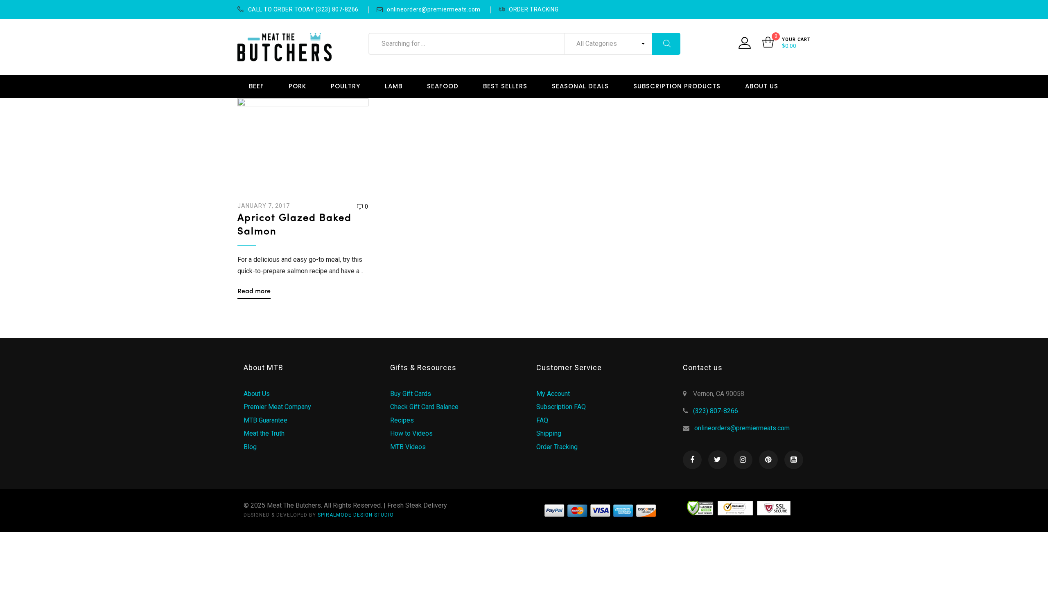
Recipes (402, 420)
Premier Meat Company (277, 407)
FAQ (542, 420)
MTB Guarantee (265, 420)
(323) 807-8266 (715, 411)
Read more (254, 291)
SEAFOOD (442, 86)
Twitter (717, 459)
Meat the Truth (264, 433)
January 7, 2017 (263, 205)
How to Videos (411, 433)
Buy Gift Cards (410, 394)
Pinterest (768, 459)
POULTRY (345, 86)
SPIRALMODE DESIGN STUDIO (356, 515)
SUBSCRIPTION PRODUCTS (676, 86)
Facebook (692, 459)
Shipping (548, 433)
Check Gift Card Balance (424, 407)
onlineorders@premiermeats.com (434, 9)
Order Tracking (557, 447)
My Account (553, 394)
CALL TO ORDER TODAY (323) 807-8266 (303, 9)
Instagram (743, 459)
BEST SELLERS (505, 86)
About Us (257, 394)
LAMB (393, 86)
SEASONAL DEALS (580, 86)
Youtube (793, 459)
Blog (250, 447)
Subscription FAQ (561, 407)
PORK (297, 86)
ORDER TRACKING (533, 9)
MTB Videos (408, 447)
